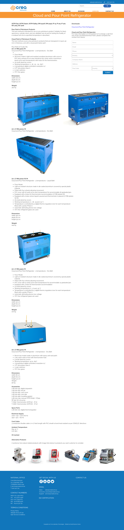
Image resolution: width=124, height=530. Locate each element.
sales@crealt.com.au (96, 2)
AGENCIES (95, 11)
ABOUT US (67, 11)
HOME (53, 11)
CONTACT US (110, 11)
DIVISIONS (81, 11)
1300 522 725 (110, 2)
